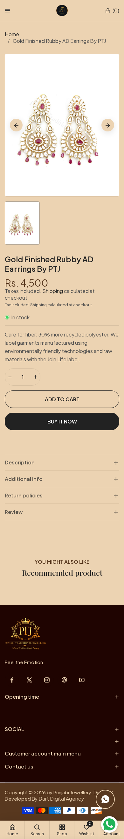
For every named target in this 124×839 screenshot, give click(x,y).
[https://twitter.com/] (29, 680)
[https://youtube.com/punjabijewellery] (82, 680)
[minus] (10, 377)
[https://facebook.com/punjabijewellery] (12, 680)
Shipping (52, 291)
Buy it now (62, 421)
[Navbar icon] (7, 10)
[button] (112, 11)
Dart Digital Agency (61, 798)
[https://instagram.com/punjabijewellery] (47, 680)
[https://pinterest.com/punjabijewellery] (64, 680)
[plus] (35, 377)
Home (12, 34)
